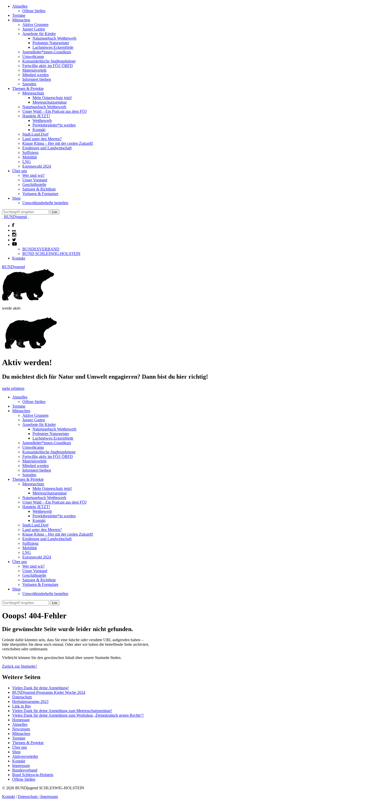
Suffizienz (30, 152)
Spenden (29, 84)
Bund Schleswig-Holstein (32, 775)
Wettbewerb (42, 120)
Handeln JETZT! (36, 116)
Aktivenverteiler (25, 756)
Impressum (21, 765)
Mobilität (29, 157)
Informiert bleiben (36, 79)
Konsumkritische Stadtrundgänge (49, 61)
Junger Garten (33, 29)
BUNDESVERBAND (40, 249)
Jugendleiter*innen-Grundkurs (46, 52)
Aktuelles (19, 6)
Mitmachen (21, 20)
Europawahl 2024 (36, 166)
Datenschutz (22, 697)
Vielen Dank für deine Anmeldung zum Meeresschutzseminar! (62, 711)
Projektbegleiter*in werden (54, 125)
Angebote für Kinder (39, 33)
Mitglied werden (35, 75)
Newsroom (21, 729)
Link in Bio (21, 706)
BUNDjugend (15, 217)
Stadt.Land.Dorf (35, 134)
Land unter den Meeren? (42, 139)
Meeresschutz (33, 93)
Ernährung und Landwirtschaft (47, 148)
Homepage (21, 720)
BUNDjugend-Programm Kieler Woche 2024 (48, 692)
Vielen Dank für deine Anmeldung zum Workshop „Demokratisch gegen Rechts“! (78, 715)
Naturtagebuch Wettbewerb (54, 38)
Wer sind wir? (33, 175)
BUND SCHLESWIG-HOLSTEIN (51, 253)
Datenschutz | (29, 796)
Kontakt (38, 129)
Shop (16, 198)
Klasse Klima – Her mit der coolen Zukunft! (57, 143)
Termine (18, 15)
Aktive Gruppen (35, 24)
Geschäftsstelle (34, 184)
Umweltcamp (33, 56)
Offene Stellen (33, 11)
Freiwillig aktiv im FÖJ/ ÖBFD (47, 65)
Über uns (19, 171)
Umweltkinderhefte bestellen (45, 203)
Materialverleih (34, 70)
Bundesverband (24, 770)
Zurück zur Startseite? (19, 666)
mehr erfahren (13, 388)
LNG (26, 161)
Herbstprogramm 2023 (30, 701)
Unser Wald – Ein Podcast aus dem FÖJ (54, 111)
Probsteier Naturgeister (50, 43)
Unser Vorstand (34, 180)
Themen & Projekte (28, 88)
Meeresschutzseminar (49, 102)
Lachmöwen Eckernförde (52, 47)
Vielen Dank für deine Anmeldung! (40, 688)
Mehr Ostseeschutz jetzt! (52, 97)
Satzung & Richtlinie (39, 189)
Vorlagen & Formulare (40, 193)
